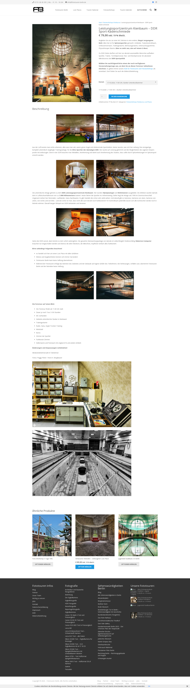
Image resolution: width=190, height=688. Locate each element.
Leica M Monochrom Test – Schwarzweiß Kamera (75, 632)
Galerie (67, 666)
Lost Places (148, 102)
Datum (101, 82)
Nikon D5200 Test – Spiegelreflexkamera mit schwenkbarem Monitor (73, 651)
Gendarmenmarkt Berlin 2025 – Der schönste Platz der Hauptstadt (110, 627)
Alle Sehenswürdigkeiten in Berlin (109, 595)
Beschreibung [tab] (40, 109)
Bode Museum (103, 607)
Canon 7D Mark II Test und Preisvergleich (74, 616)
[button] (69, 10)
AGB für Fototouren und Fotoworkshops (138, 69)
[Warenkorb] (155, 9)
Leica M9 (68, 628)
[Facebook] (153, 2)
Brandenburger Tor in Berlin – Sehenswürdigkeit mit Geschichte (109, 611)
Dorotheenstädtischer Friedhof (109, 621)
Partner (35, 592)
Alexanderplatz (103, 598)
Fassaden (68, 669)
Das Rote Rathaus (104, 618)
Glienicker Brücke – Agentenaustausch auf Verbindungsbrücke (106, 633)
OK (149, 686)
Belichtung (69, 595)
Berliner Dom (102, 604)
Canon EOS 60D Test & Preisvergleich (78, 625)
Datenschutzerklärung (40, 607)
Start (100, 22)
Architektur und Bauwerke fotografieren (74, 591)
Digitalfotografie (71, 600)
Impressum (36, 610)
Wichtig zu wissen (38, 598)
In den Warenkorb (119, 96)
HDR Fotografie (70, 603)
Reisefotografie (70, 606)
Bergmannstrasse (104, 601)
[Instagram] (156, 2)
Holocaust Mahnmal (105, 647)
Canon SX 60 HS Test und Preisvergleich (74, 621)
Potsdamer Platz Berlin (106, 650)
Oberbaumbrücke (104, 645)
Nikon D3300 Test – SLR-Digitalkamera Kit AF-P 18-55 (75, 645)
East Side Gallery (104, 623)
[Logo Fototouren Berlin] (38, 10)
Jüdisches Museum (104, 639)
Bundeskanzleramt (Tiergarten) (109, 615)
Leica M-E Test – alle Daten (75, 636)
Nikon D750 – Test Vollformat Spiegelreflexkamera (75, 657)
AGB (34, 613)
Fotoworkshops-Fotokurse (111, 22)
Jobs (33, 601)
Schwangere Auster (105, 658)
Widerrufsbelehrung (39, 616)
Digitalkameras (70, 612)
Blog (34, 590)
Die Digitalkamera (71, 598)
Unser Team (36, 595)
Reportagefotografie (72, 609)
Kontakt (35, 604)
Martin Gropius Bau (105, 642)
